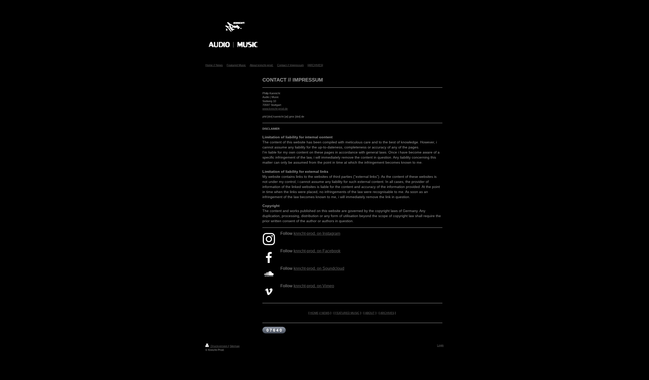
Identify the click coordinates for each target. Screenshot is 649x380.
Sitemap (235, 346)
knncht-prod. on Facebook (317, 251)
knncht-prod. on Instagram (317, 233)
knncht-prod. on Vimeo (314, 286)
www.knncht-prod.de (275, 108)
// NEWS (324, 312)
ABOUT (370, 312)
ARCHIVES (387, 312)
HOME (314, 312)
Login (440, 345)
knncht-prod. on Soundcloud (319, 268)
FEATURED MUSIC (347, 312)
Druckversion (219, 346)
